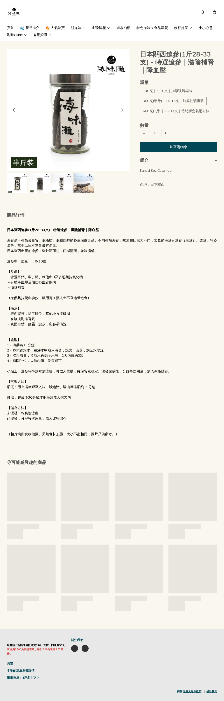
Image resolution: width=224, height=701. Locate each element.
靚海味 (76, 28)
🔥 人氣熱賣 (55, 28)
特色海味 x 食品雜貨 (152, 28)
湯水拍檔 (123, 28)
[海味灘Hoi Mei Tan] (14, 12)
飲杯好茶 (181, 28)
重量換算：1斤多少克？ (23, 678)
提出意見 (211, 691)
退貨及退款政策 (192, 691)
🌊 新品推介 (29, 28)
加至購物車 (178, 147)
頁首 (10, 28)
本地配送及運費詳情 (21, 670)
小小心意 (206, 28)
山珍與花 (99, 28)
